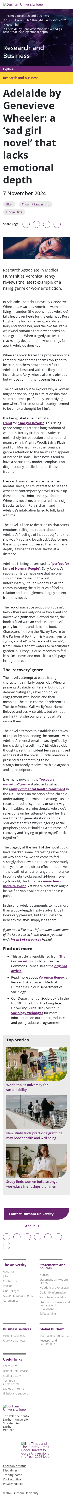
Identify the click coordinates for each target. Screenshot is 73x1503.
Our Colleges (11, 1291)
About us (32, 1226)
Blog (9, 204)
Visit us (7, 1286)
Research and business (33, 16)
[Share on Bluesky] (26, 226)
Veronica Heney (51, 977)
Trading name (12, 1475)
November (13, 24)
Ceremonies (10, 1300)
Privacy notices (13, 1484)
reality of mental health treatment (37, 789)
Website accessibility (53, 1297)
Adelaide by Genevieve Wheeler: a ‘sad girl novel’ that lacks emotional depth (33, 30)
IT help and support (15, 1393)
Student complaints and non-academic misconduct (55, 1305)
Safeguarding (48, 1313)
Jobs (5, 1276)
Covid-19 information (53, 1292)
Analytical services (14, 1340)
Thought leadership (45, 20)
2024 (64, 20)
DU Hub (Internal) (14, 1388)
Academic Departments (18, 1296)
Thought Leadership (35, 204)
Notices (44, 1275)
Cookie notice (12, 1479)
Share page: (11, 224)
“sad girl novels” (31, 423)
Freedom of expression (54, 1287)
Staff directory (12, 1376)
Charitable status (14, 1466)
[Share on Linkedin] (57, 224)
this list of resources (25, 939)
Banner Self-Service (15, 1371)
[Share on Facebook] (46, 224)
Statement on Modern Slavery (54, 1281)
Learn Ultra (10, 1366)
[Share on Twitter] (36, 224)
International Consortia (54, 1336)
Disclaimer (10, 1470)
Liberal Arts (14, 212)
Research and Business (23, 52)
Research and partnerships (48, 1342)
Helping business (14, 1336)
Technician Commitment (11, 1382)
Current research (17, 20)
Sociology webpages (27, 1013)
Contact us (10, 1281)
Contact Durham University (31, 1214)
